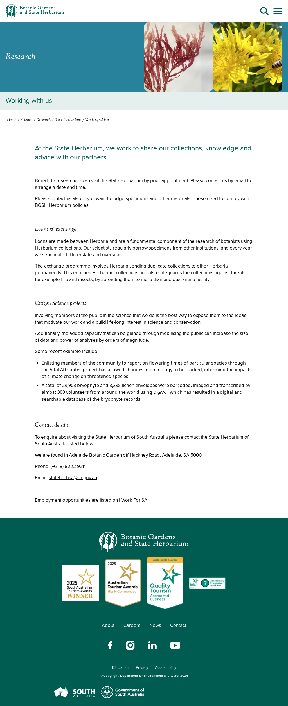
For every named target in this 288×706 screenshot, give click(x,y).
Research (44, 120)
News (155, 625)
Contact (178, 625)
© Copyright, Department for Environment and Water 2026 (144, 675)
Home (11, 120)
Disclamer (120, 668)
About (108, 625)
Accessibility (165, 668)
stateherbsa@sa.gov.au (73, 477)
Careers (131, 625)
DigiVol (160, 392)
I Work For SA (133, 500)
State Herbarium (68, 120)
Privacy (142, 668)
